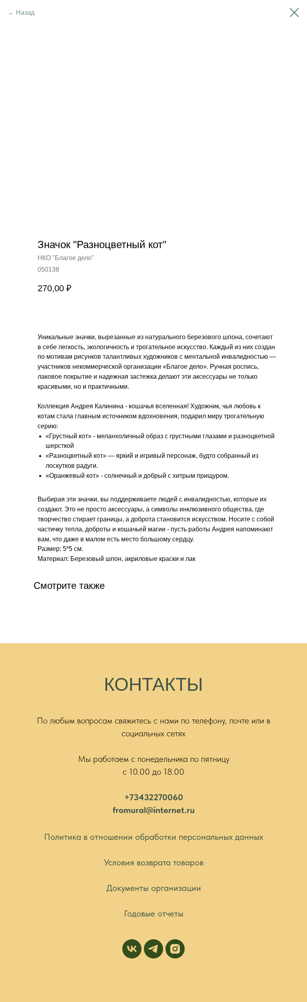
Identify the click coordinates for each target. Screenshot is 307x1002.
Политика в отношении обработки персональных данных (153, 836)
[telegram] (153, 948)
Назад (25, 12)
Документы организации (153, 888)
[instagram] (175, 948)
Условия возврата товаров (153, 862)
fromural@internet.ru (154, 810)
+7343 (136, 797)
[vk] (132, 948)
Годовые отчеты (153, 913)
